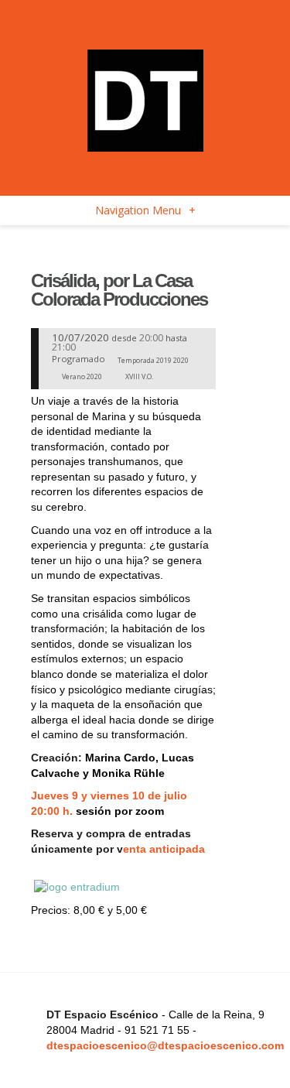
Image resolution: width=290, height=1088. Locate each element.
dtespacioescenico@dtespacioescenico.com (165, 1045)
